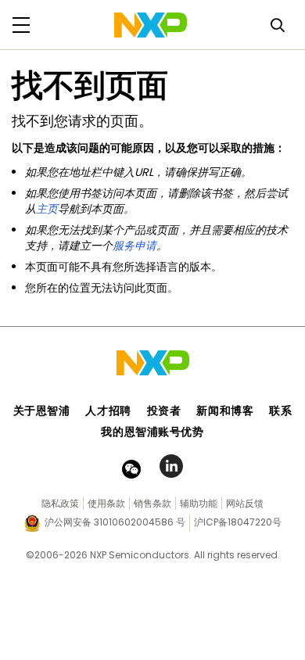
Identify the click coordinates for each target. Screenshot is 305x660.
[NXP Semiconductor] (150, 25)
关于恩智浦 (41, 410)
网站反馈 (245, 503)
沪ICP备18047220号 (238, 522)
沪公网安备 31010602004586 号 (115, 522)
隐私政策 (60, 503)
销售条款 (152, 503)
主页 (47, 209)
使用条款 (106, 503)
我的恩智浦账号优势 (152, 431)
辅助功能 (198, 503)
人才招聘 (108, 410)
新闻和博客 (224, 410)
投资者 (164, 410)
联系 (280, 410)
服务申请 (134, 245)
